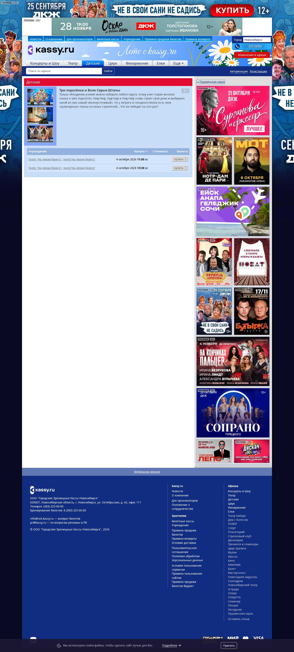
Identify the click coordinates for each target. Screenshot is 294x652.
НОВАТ (232, 524)
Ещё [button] (177, 63)
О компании (54, 39)
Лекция (233, 605)
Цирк (112, 63)
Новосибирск (253, 40)
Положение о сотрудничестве (182, 507)
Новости (35, 39)
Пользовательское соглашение (184, 550)
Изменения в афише (252, 55)
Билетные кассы (108, 39)
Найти (108, 71)
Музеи (232, 552)
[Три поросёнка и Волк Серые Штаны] (40, 97)
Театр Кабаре (237, 516)
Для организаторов (80, 39)
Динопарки (235, 540)
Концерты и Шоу (44, 63)
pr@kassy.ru (38, 522)
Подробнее (169, 645)
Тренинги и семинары (243, 544)
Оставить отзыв (238, 619)
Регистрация (258, 71)
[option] (147, 27)
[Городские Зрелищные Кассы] (49, 51)
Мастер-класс (237, 573)
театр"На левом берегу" (79, 159)
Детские (93, 63)
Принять (229, 645)
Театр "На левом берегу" (45, 159)
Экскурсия (235, 609)
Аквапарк (234, 564)
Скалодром (235, 581)
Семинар (234, 601)
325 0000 (255, 46)
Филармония (137, 63)
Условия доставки (184, 543)
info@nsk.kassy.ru (41, 518)
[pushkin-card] (210, 81)
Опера (232, 593)
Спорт (232, 528)
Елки (161, 63)
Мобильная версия (147, 472)
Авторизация (239, 71)
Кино (231, 560)
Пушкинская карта (240, 613)
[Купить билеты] (42, 490)
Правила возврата (197, 39)
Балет (232, 569)
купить (178, 159)
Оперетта (234, 597)
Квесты (233, 556)
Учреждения (132, 39)
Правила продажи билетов (163, 39)
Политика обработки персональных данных (187, 558)
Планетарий (236, 532)
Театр (73, 63)
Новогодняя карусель (242, 577)
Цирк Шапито (237, 548)
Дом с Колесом (238, 520)
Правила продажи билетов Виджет (184, 584)
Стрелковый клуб (239, 536)
